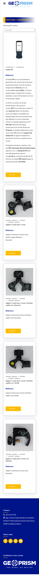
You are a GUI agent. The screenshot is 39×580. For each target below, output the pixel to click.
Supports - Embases (11, 220)
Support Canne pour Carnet (15, 225)
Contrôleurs (10, 67)
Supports (22, 220)
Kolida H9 (9, 70)
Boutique (10, 20)
